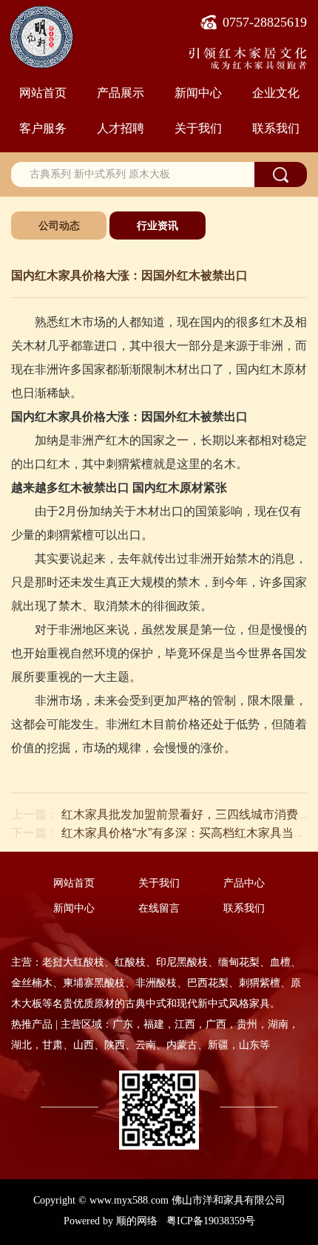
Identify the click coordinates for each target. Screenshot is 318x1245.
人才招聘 (120, 128)
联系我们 (276, 128)
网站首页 (43, 92)
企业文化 (276, 92)
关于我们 (198, 128)
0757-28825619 (265, 22)
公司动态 (59, 225)
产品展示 (120, 92)
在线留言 (159, 908)
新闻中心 (198, 92)
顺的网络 (137, 1221)
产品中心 (244, 883)
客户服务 (43, 128)
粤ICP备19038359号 (210, 1221)
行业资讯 (157, 225)
